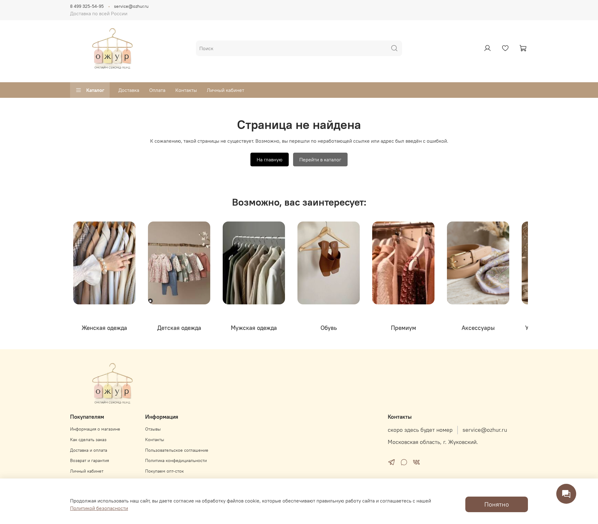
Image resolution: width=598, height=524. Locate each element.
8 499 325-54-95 (87, 6)
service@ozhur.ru (131, 6)
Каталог (95, 90)
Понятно (496, 504)
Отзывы (153, 429)
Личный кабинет (225, 90)
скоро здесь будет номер (420, 429)
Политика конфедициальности (176, 460)
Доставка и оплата (88, 450)
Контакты (186, 90)
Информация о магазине (95, 429)
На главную (269, 159)
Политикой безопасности (99, 508)
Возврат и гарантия (89, 460)
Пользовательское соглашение (176, 450)
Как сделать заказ (88, 439)
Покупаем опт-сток (164, 471)
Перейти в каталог (320, 159)
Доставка (128, 90)
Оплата (157, 90)
